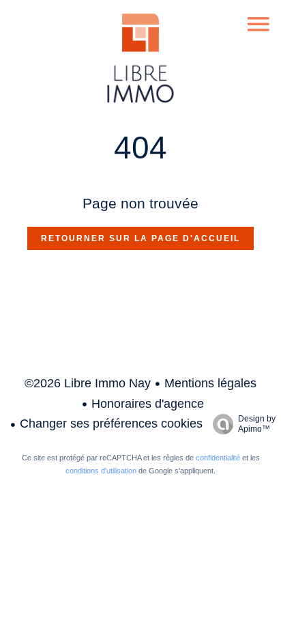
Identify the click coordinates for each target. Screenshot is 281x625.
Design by (257, 424)
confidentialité (218, 458)
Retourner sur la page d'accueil (140, 238)
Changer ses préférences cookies (111, 423)
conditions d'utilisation (100, 471)
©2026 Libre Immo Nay (88, 383)
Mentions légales (210, 383)
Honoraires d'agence (147, 404)
